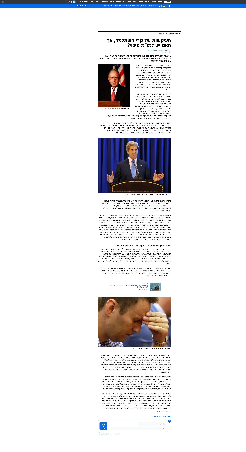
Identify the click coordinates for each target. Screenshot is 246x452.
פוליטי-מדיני (131, 6)
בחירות (147, 2)
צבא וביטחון (148, 6)
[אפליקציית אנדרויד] (85, 6)
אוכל (124, 2)
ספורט (154, 2)
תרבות (141, 2)
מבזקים (155, 6)
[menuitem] (159, 2)
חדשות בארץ (140, 6)
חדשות (160, 2)
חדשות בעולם (123, 6)
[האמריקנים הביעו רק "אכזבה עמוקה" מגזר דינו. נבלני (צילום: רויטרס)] (134, 323)
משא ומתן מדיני (162, 411)
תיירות (112, 2)
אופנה (98, 2)
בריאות (118, 2)
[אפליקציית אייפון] (83, 6)
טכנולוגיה (105, 2)
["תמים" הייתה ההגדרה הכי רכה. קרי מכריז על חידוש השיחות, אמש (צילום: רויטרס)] (134, 167)
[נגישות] (2, 2)
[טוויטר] (80, 6)
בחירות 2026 (114, 6)
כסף (129, 2)
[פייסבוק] (77, 6)
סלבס (135, 2)
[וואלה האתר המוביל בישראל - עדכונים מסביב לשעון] (167, 2)
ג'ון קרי (169, 411)
